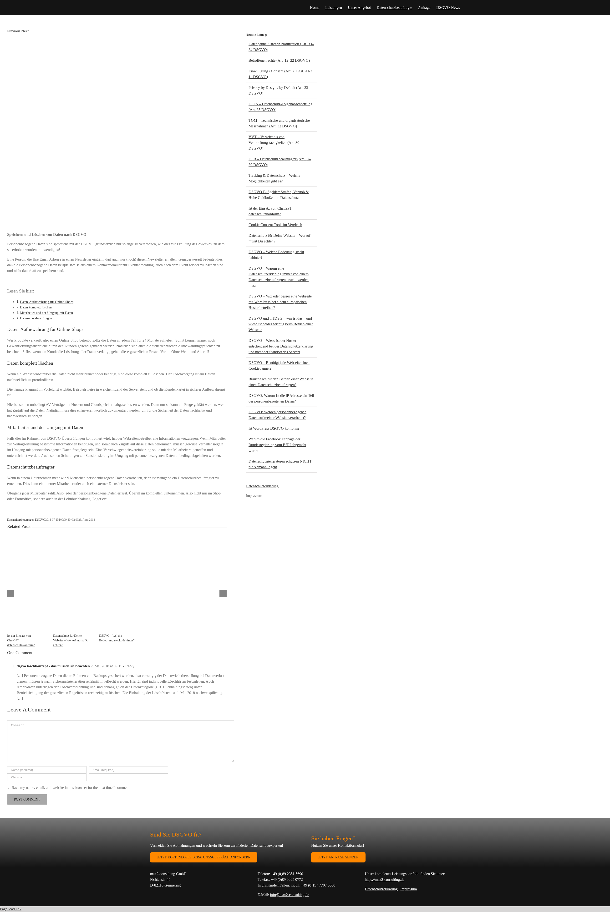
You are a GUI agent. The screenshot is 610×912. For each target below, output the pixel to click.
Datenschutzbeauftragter (36, 318)
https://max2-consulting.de (384, 879)
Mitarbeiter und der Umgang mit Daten (46, 313)
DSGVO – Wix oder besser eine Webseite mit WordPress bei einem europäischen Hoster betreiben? (280, 302)
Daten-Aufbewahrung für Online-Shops (46, 302)
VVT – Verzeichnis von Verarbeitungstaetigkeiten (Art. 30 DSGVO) (274, 142)
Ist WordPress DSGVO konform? (274, 428)
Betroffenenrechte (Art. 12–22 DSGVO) (279, 60)
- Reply (128, 666)
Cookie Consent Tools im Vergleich (275, 225)
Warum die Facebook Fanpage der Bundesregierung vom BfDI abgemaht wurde (277, 445)
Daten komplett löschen (36, 307)
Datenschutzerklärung (262, 486)
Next (25, 31)
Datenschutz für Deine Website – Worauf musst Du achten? (70, 640)
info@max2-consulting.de (289, 895)
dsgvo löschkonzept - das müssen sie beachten (53, 666)
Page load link (10, 909)
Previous (13, 31)
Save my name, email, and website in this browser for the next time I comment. (71, 788)
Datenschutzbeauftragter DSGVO (26, 519)
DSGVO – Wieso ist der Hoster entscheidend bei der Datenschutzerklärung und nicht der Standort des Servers (281, 346)
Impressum (254, 496)
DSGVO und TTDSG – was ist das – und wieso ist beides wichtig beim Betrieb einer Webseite (281, 324)
